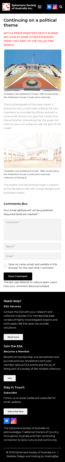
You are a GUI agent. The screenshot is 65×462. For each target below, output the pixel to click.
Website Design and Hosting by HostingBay (32, 456)
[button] (40, 7)
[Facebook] (49, 6)
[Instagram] (55, 6)
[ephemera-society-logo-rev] (19, 7)
